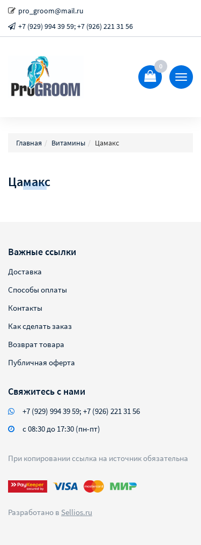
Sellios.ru (76, 512)
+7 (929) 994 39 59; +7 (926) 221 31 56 (75, 26)
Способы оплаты (37, 290)
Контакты (25, 308)
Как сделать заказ (40, 326)
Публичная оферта (41, 362)
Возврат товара (36, 344)
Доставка (25, 271)
